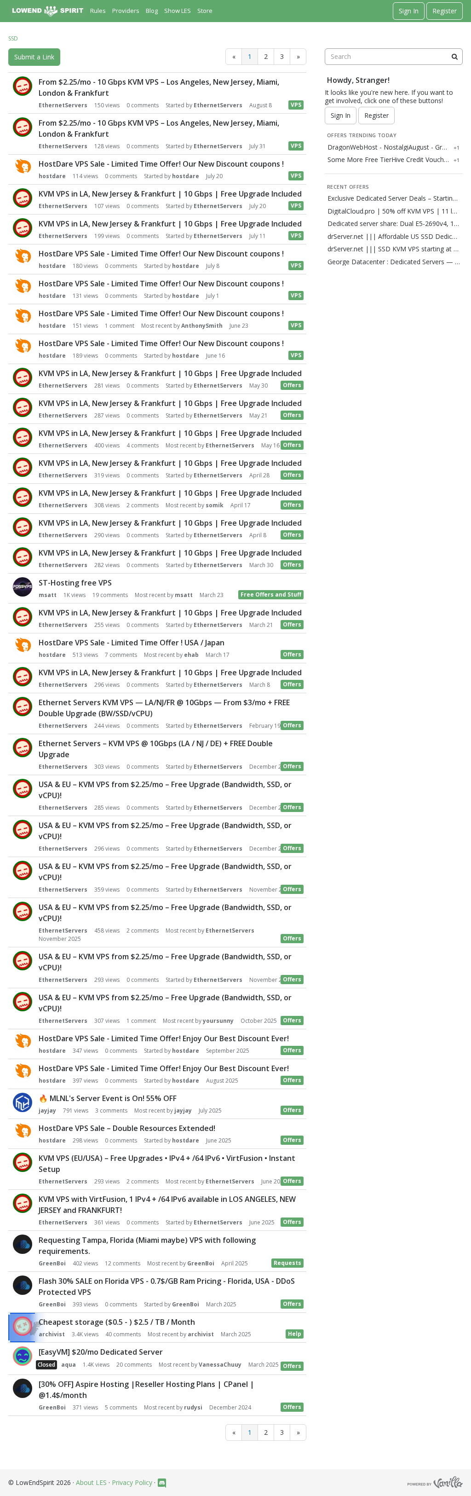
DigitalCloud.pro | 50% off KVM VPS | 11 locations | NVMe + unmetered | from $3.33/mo (393, 211)
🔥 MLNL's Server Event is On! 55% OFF (108, 1098)
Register (444, 10)
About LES (91, 1482)
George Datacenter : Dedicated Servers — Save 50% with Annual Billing (393, 262)
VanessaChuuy (220, 1364)
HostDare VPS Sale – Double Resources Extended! (127, 1128)
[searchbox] (394, 56)
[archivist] (22, 1326)
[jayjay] (22, 1102)
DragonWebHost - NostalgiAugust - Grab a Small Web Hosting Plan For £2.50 (388, 147)
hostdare (52, 176)
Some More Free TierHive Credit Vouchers (388, 160)
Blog (152, 10)
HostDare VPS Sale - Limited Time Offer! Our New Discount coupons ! (161, 164)
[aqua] (22, 1356)
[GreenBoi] (22, 1244)
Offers (292, 385)
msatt (48, 595)
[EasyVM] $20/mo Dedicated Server (101, 1352)
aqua (68, 1364)
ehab (191, 655)
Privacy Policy (132, 1482)
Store (205, 10)
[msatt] (22, 587)
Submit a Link (34, 56)
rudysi (193, 1407)
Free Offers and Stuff (271, 594)
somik (215, 505)
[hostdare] (22, 168)
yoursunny (218, 1021)
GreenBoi (52, 1263)
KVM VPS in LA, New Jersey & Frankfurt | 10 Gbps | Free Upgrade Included (170, 194)
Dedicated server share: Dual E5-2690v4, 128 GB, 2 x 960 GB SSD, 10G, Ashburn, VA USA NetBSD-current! (393, 224)
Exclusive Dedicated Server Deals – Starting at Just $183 (393, 198)
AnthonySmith (202, 326)
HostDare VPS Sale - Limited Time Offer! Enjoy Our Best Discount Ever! (164, 1038)
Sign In (409, 10)
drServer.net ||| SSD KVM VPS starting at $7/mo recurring (393, 249)
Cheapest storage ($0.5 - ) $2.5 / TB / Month (117, 1322)
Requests (287, 1263)
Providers (125, 10)
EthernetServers (63, 105)
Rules (98, 10)
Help (294, 1334)
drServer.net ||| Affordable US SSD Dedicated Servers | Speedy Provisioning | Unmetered (393, 236)
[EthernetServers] (22, 86)
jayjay (47, 1110)
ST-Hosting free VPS (75, 583)
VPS (296, 105)
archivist (52, 1334)
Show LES (177, 10)
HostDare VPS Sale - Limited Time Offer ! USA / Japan (131, 643)
